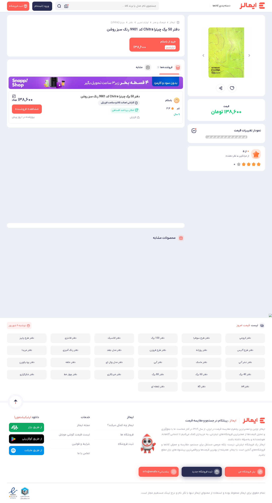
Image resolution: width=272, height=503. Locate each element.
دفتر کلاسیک (114, 338)
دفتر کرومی (245, 338)
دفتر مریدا (27, 350)
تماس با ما (83, 453)
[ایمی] (148, 444)
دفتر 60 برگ (201, 374)
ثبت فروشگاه (126, 444)
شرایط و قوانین (81, 444)
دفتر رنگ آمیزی (70, 350)
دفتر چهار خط (70, 374)
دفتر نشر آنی (245, 362)
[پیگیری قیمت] (232, 88)
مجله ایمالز (83, 425)
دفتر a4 (245, 386)
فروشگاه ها (127, 435)
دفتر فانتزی (70, 338)
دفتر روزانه (201, 350)
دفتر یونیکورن (26, 362)
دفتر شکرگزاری (27, 374)
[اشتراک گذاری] (220, 88)
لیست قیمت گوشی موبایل (74, 435)
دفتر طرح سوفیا (201, 338)
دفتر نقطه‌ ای (157, 386)
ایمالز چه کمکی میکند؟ (120, 425)
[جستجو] (59, 6)
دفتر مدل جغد (114, 350)
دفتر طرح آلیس (245, 350)
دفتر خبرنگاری (114, 374)
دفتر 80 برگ (158, 374)
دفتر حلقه (70, 362)
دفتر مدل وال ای (114, 362)
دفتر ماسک (201, 362)
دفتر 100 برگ (157, 338)
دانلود (26, 417)
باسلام (168, 100)
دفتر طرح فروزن (158, 350)
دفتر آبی (158, 362)
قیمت (226, 106)
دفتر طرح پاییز (27, 338)
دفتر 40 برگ (245, 374)
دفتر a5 (201, 386)
